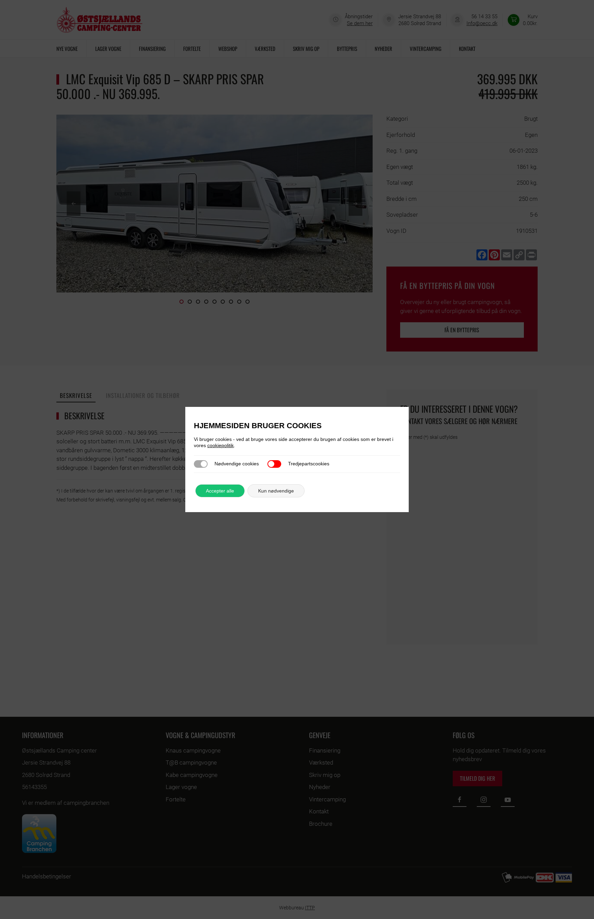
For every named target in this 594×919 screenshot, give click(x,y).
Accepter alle (220, 491)
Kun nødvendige (276, 491)
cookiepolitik (220, 445)
